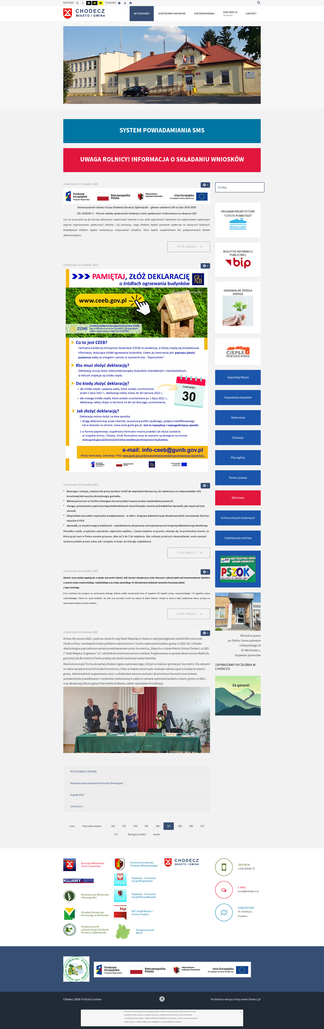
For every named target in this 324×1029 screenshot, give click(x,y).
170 (202, 826)
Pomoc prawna (238, 478)
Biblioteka (238, 498)
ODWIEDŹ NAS (246, 907)
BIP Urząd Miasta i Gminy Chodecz (142, 912)
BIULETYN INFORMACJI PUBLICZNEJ (238, 253)
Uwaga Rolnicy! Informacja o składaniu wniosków (162, 159)
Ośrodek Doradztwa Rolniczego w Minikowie (95, 914)
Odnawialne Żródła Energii (238, 292)
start (72, 826)
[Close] (240, 1012)
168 (180, 826)
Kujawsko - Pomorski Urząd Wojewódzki (144, 879)
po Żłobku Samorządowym (244, 640)
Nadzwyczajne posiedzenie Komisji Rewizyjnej (96, 783)
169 (191, 826)
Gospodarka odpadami (238, 397)
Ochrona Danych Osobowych (238, 518)
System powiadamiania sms (162, 130)
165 (146, 826)
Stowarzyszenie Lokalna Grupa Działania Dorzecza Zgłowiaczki (95, 929)
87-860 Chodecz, (251, 650)
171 (116, 834)
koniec (156, 834)
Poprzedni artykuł (91, 826)
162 (113, 826)
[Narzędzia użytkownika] (205, 185)
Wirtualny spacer (250, 635)
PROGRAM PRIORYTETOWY (238, 211)
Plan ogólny (238, 457)
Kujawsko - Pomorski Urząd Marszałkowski (144, 895)
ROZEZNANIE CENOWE (83, 771)
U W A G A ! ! (76, 806)
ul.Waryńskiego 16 (250, 645)
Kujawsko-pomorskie (248, 655)
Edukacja (238, 438)
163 (124, 826)
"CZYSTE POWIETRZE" (238, 216)
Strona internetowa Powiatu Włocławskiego (144, 864)
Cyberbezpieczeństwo (238, 538)
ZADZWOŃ (244, 864)
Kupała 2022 (77, 794)
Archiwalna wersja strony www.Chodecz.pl (236, 999)
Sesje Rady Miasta (238, 377)
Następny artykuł (137, 834)
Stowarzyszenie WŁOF (145, 931)
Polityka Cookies (92, 999)
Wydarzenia (238, 417)
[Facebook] (162, 999)
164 (135, 826)
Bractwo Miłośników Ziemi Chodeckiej (92, 864)
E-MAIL (242, 887)
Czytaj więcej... (187, 246)
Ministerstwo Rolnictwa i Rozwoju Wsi (95, 896)
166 (157, 826)
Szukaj (258, 2)
